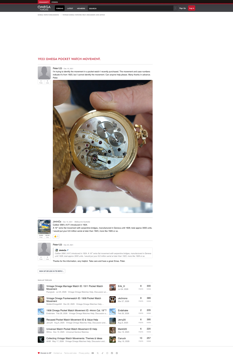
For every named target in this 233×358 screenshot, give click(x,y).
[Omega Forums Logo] (44, 8)
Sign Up (182, 8)
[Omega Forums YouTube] (93, 353)
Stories (55, 2)
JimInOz (62, 250)
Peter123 (57, 68)
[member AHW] (41, 339)
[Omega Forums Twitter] (98, 353)
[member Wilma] (41, 330)
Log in (191, 8)
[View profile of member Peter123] (44, 78)
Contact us (58, 353)
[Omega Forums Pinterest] (117, 353)
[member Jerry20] (41, 321)
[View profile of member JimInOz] (44, 231)
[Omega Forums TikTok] (103, 353)
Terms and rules (70, 353)
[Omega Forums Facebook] (112, 353)
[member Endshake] (41, 311)
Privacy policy (84, 353)
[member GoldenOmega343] (41, 299)
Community (44, 2)
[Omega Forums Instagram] (107, 353)
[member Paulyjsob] (41, 287)
